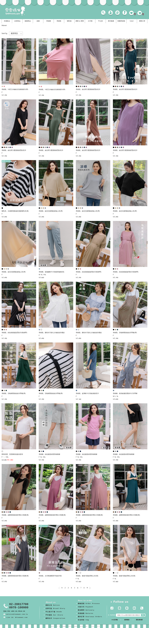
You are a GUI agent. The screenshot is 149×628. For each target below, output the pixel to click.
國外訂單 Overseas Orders (90, 617)
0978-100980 (18, 607)
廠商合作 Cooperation (55, 618)
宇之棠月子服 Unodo (54, 612)
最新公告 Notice (53, 605)
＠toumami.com (21, 617)
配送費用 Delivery (86, 610)
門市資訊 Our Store (54, 615)
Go (143, 615)
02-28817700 (18, 604)
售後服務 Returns (85, 613)
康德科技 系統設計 (95, 626)
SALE (132, 21)
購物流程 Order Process (89, 603)
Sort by (4, 33)
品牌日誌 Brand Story (55, 608)
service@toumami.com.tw (17, 614)
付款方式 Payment (85, 607)
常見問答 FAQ (83, 620)
